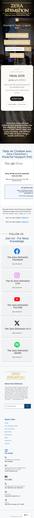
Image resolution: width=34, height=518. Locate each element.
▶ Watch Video (17, 98)
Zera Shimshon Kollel (11, 426)
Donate (7, 443)
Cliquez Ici (25, 218)
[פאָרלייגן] (27, 49)
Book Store (8, 432)
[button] (17, 19)
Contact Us (8, 440)
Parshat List (8, 434)
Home (6, 423)
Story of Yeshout (10, 429)
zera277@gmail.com (18, 399)
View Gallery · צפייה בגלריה (17, 104)
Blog (6, 437)
